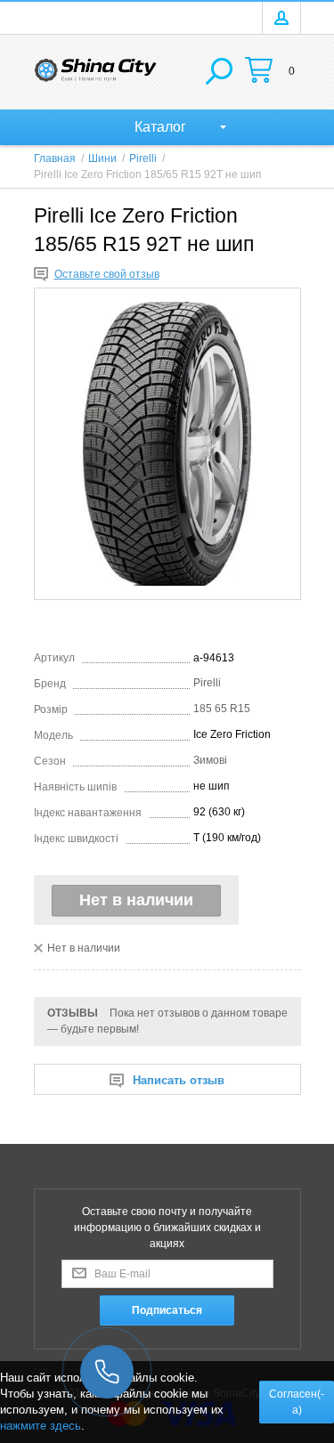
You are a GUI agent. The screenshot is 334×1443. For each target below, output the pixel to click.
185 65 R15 (221, 708)
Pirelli (207, 683)
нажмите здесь (40, 1425)
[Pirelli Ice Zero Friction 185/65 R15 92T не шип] (167, 443)
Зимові (210, 760)
